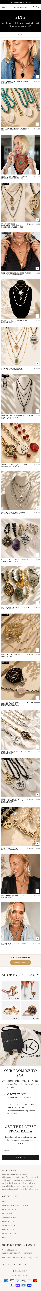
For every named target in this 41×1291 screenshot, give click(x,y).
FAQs (4, 1201)
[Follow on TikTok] (26, 1264)
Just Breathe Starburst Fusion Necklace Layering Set (16, 273)
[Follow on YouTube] (20, 1264)
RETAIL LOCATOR (9, 1233)
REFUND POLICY (8, 1229)
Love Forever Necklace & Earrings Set (13, 896)
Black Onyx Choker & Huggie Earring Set (15, 82)
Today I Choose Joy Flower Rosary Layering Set (14, 465)
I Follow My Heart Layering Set (15, 129)
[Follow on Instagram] (9, 1264)
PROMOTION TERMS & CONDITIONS (16, 1205)
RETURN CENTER (9, 1209)
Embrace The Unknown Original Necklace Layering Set (12, 417)
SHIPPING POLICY (9, 1225)
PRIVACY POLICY (8, 1221)
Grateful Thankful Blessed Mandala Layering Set (14, 560)
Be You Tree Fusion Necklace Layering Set (15, 608)
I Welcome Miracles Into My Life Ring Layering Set (15, 177)
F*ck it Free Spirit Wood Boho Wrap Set (11, 848)
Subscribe (20, 1158)
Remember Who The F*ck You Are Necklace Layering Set (12, 800)
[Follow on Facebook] (3, 1264)
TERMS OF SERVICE (9, 1217)
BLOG (4, 1237)
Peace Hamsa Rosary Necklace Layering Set (15, 752)
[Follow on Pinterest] (15, 1264)
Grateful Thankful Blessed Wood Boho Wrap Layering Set (11, 704)
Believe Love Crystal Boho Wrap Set (11, 655)
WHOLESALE (7, 1213)
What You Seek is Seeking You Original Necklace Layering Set (12, 225)
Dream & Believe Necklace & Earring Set (14, 944)
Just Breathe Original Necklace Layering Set (12, 369)
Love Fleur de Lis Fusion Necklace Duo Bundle (13, 513)
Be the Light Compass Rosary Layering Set (15, 321)
